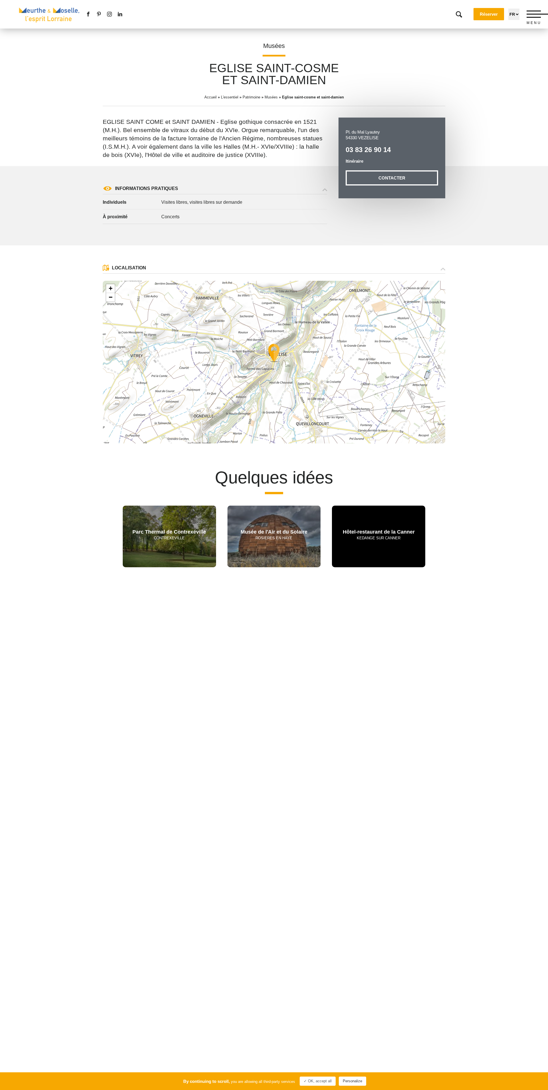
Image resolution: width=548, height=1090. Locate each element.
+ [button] (110, 288)
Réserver (489, 14)
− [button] (110, 297)
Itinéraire (354, 161)
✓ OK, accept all (318, 1081)
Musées (274, 45)
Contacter (391, 177)
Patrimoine (251, 97)
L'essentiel (229, 97)
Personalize (352, 1081)
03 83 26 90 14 (368, 150)
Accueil (210, 97)
